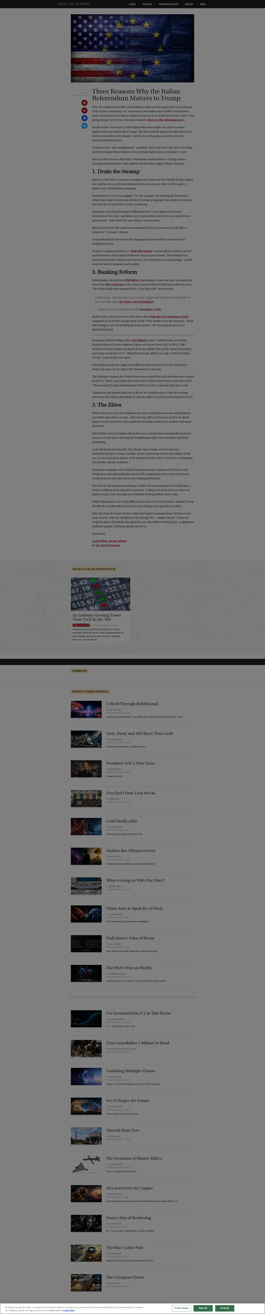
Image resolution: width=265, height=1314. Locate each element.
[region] (132, 1308)
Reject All (203, 1308)
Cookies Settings (181, 1308)
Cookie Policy (69, 1311)
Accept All (224, 1308)
